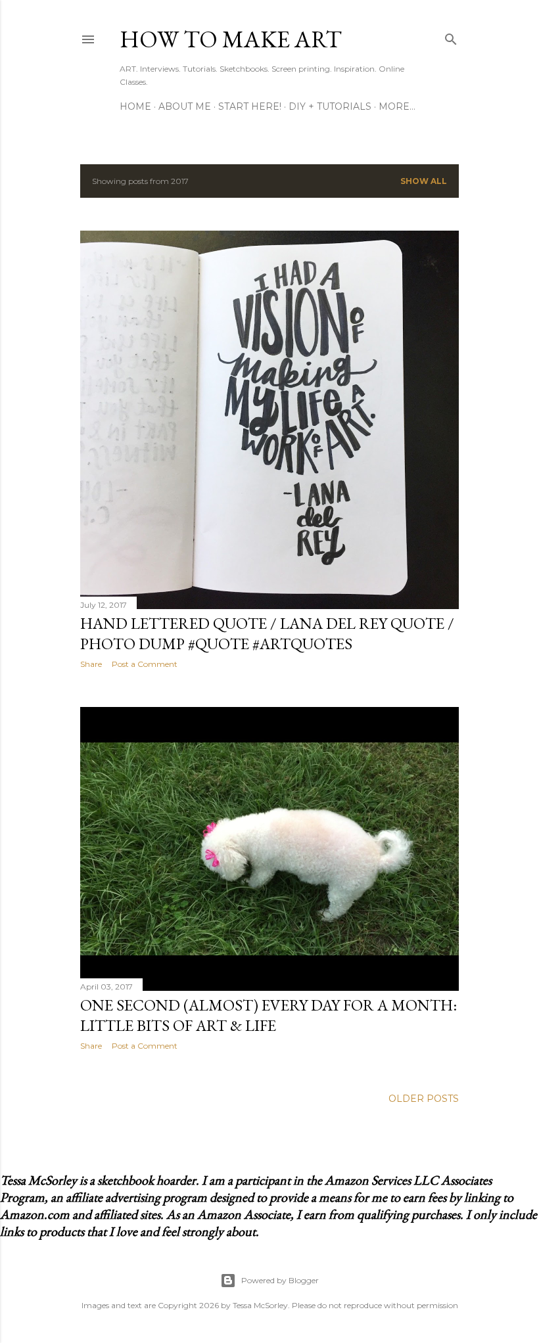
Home (135, 106)
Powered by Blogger (280, 1280)
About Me (184, 106)
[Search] (451, 36)
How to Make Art (231, 39)
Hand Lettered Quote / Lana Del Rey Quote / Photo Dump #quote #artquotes (267, 633)
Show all (423, 181)
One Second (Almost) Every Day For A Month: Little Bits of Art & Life (268, 1015)
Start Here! (249, 106)
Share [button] (91, 664)
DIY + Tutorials (330, 106)
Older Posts (423, 1098)
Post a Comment (144, 664)
